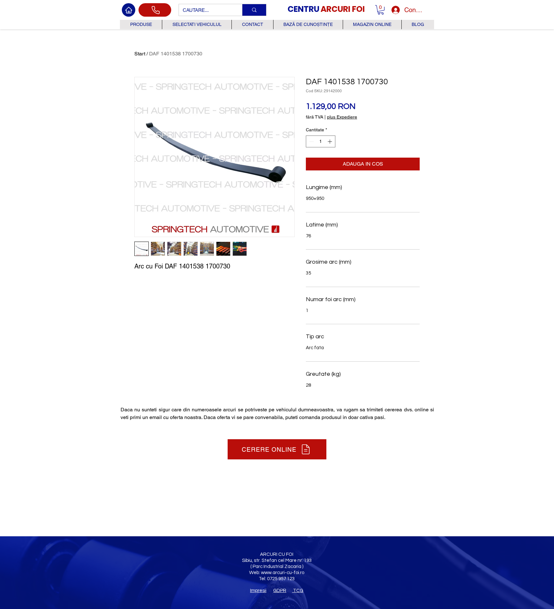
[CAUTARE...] (254, 10)
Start (139, 54)
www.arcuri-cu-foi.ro (282, 572)
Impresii (258, 590)
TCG (297, 590)
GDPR (279, 590)
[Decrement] (311, 141)
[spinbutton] (320, 141)
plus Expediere (342, 116)
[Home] (128, 10)
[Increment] (330, 141)
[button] (380, 9)
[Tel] (154, 10)
